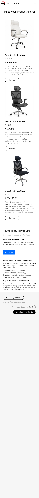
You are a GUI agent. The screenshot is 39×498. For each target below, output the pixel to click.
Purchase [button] (9, 252)
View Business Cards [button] (24, 312)
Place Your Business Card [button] (22, 307)
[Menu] (35, 3)
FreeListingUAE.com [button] (13, 297)
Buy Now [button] (12, 80)
